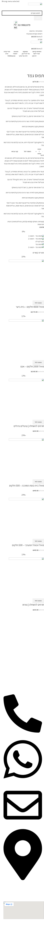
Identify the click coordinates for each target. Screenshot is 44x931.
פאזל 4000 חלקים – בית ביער (30, 306)
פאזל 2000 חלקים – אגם (32, 366)
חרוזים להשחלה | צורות (33, 604)
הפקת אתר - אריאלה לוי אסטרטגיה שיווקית (30, 924)
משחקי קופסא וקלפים (13, 66)
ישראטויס (41, 224)
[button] (38, 302)
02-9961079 (24, 25)
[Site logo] (35, 6)
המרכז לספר (38, 66)
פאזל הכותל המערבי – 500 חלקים (28, 545)
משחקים (25, 66)
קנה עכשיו (14, 151)
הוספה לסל (27, 151)
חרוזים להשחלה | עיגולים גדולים (29, 426)
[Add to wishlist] (41, 297)
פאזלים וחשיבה (16, 221)
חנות (31, 66)
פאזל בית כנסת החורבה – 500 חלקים (26, 485)
